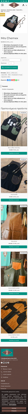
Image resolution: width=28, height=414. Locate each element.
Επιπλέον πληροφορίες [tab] (8, 89)
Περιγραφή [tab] (5, 86)
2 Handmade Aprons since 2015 (9, 358)
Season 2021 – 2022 (6, 74)
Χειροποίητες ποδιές (11, 9)
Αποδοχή (14, 408)
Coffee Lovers (14, 72)
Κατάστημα (3, 9)
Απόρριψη (13, 410)
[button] (24, 15)
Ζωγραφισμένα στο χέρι (17, 74)
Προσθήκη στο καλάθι (10, 67)
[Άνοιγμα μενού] (2, 5)
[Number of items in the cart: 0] (26, 5)
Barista (8, 72)
